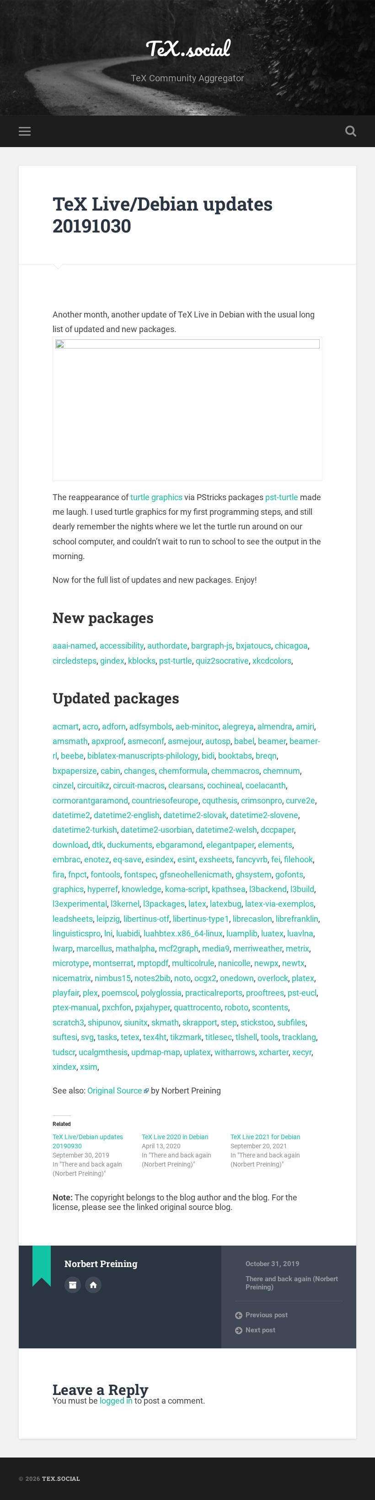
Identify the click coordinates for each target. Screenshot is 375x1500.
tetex (130, 1037)
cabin (110, 771)
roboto (236, 1007)
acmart (66, 726)
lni (108, 933)
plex (90, 993)
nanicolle (234, 963)
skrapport (199, 1022)
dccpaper (277, 830)
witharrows (234, 1052)
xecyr (301, 1052)
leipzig (108, 919)
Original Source (114, 1090)
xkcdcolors (271, 660)
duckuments (129, 845)
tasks (107, 1037)
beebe (72, 756)
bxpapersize (75, 771)
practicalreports (213, 993)
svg (87, 1037)
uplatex (197, 1052)
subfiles (291, 1022)
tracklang (299, 1037)
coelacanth (266, 785)
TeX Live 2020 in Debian (175, 1137)
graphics (68, 889)
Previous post (267, 1315)
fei (275, 859)
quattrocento (197, 1007)
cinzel (63, 785)
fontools (105, 874)
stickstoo (257, 1022)
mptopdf (152, 963)
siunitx (136, 1022)
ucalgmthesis (103, 1052)
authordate (167, 645)
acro (90, 726)
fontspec (140, 874)
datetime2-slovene (264, 815)
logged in (116, 1400)
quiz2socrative (222, 660)
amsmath (70, 741)
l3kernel (125, 903)
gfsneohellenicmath (196, 874)
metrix (297, 948)
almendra (274, 726)
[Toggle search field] (350, 131)
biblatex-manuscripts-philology (142, 756)
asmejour (185, 741)
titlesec (218, 1037)
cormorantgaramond (90, 800)
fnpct (77, 874)
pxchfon (116, 1007)
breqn (266, 756)
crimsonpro (261, 800)
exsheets (215, 859)
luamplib (241, 933)
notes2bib (152, 978)
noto (182, 978)
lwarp (63, 948)
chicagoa (291, 645)
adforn (114, 726)
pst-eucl (302, 993)
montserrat (113, 963)
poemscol (119, 993)
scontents (270, 1007)
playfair (66, 993)
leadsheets (73, 919)
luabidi (128, 933)
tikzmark (186, 1037)
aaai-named (74, 645)
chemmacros (235, 771)
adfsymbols (150, 726)
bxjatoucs (253, 645)
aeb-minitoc (197, 726)
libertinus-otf (146, 919)
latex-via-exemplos (279, 903)
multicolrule (193, 963)
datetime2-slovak (194, 815)
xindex (64, 1067)
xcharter (274, 1052)
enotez (96, 859)
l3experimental (80, 903)
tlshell (246, 1037)
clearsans (186, 785)
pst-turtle (281, 497)
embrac (66, 859)
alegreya (238, 726)
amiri (305, 726)
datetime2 (71, 815)
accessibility (122, 645)
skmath (165, 1022)
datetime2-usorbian (156, 830)
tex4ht (154, 1037)
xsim (88, 1067)
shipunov (104, 1022)
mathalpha (135, 948)
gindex (112, 660)
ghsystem (254, 874)
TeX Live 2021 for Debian (265, 1137)
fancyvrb (252, 859)
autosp (217, 741)
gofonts (289, 874)
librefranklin (297, 919)
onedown (237, 978)
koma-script (186, 889)
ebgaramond (179, 845)
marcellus (94, 948)
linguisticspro (77, 933)
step (229, 1022)
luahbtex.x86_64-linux (183, 933)
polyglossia (161, 993)
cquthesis (219, 800)
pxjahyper (152, 1007)
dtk (97, 845)
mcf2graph (178, 948)
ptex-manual (75, 1007)
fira (58, 874)
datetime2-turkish (85, 830)
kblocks (141, 660)
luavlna (300, 933)
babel (244, 741)
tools (270, 1037)
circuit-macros (139, 785)
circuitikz (93, 785)
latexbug (225, 903)
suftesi (65, 1037)
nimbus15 (113, 978)
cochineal (224, 785)
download (70, 845)
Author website (93, 1285)
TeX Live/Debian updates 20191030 (163, 214)
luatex (272, 933)
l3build (302, 889)
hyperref (102, 889)
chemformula (183, 771)
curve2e (300, 800)
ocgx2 (205, 978)
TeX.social (187, 48)
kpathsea (229, 889)
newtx (293, 963)
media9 (216, 948)
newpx (266, 963)
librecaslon (252, 919)
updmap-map (155, 1052)
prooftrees (265, 993)
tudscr (64, 1052)
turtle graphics (156, 497)
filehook (298, 859)
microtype (71, 963)
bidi (208, 756)
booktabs (235, 756)
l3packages (164, 903)
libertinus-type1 (201, 919)
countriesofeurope (165, 800)
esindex (159, 859)
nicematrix (72, 978)
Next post (260, 1330)
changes (139, 771)
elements (275, 845)
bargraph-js (211, 645)
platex (303, 978)
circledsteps (74, 660)
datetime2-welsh (226, 830)
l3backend (268, 889)
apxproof (107, 741)
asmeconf (146, 741)
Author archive (72, 1285)
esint (186, 859)
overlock (272, 978)
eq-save (127, 859)
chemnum (281, 771)
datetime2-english (127, 815)
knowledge (141, 889)
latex (197, 903)
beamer (272, 741)
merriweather (257, 948)
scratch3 (68, 1022)
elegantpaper (230, 845)
